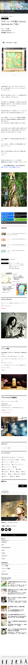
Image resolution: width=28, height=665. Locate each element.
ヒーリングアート (7, 466)
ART (3, 544)
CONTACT (4, 556)
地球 (23, 265)
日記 (19, 471)
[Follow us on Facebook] (2, 529)
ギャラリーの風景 (6, 568)
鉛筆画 (12, 476)
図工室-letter (4, 18)
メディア (4, 571)
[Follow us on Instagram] (9, 529)
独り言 (10, 474)
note (24, 459)
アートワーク (13, 263)
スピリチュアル (6, 464)
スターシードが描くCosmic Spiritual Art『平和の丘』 (18, 278)
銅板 (19, 476)
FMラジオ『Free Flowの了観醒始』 (11, 459)
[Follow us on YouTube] (6, 529)
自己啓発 (18, 474)
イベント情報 (5, 565)
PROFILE (4, 542)
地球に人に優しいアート (16, 266)
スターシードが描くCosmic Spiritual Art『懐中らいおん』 (7, 288)
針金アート (5, 476)
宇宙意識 (12, 268)
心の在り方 (5, 471)
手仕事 (12, 471)
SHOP (3, 558)
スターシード (21, 263)
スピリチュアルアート (15, 265)
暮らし (24, 471)
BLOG (3, 550)
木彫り (4, 474)
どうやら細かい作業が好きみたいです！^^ (16, 614)
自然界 (18, 268)
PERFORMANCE (6, 547)
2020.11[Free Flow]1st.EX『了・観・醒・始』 (13, 457)
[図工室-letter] (6, 278)
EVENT (4, 553)
